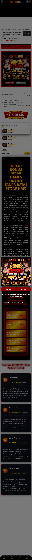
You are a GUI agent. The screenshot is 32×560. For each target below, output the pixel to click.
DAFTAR (8, 289)
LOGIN (23, 289)
